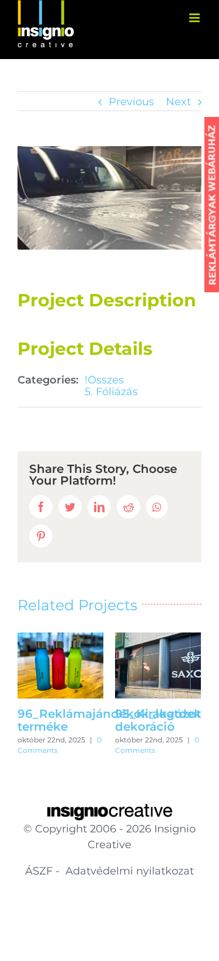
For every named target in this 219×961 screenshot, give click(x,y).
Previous (131, 101)
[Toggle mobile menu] (195, 18)
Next (178, 101)
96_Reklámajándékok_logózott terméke (112, 720)
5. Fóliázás (111, 391)
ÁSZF (39, 871)
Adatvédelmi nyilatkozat (128, 871)
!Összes (104, 380)
